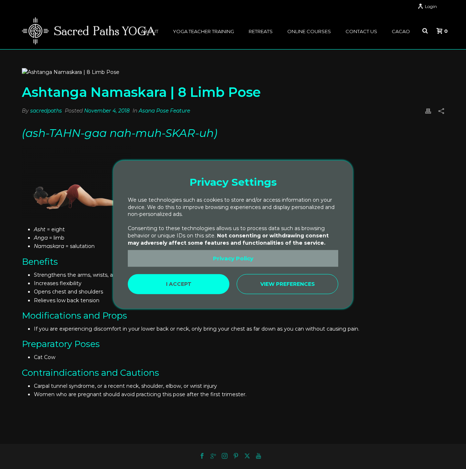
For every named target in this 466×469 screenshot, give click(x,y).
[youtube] (258, 456)
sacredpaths (46, 110)
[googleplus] (213, 456)
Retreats (261, 31)
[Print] (428, 111)
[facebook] (202, 456)
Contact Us (361, 31)
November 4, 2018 (107, 110)
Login (431, 6)
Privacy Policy (233, 258)
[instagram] (225, 456)
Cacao (401, 31)
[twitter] (247, 456)
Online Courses (309, 31)
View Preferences (287, 284)
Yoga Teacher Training (203, 31)
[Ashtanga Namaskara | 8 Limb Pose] (233, 72)
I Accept (178, 284)
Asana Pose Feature (164, 110)
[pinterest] (236, 456)
